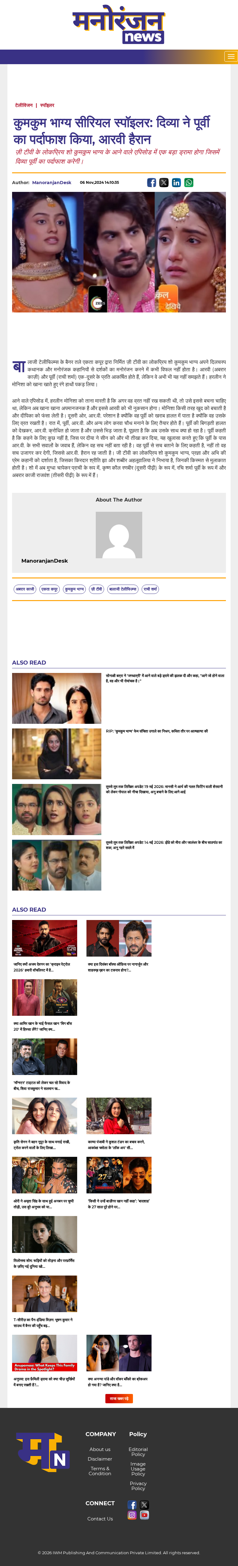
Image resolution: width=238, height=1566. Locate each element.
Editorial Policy (138, 1451)
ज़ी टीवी (96, 588)
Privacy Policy (138, 1485)
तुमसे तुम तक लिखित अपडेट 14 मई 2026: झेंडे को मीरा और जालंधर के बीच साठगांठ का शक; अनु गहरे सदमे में (164, 845)
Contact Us (100, 1519)
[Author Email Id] (72, 561)
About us (100, 1449)
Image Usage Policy (138, 1469)
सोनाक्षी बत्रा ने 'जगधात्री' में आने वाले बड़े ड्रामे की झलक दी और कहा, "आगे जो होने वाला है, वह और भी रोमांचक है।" (165, 678)
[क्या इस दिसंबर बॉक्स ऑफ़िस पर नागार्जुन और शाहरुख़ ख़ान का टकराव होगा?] (119, 938)
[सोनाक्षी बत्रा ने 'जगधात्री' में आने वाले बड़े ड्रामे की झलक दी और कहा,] (56, 698)
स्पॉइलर (47, 105)
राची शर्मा (150, 588)
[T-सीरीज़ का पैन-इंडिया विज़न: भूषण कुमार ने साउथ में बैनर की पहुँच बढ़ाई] (44, 1294)
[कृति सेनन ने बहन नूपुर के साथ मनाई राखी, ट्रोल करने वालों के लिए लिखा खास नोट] (44, 1116)
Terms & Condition (100, 1471)
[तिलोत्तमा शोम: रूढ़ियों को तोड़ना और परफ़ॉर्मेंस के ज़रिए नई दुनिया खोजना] (44, 1234)
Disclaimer (100, 1459)
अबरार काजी (25, 588)
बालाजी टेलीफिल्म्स (122, 588)
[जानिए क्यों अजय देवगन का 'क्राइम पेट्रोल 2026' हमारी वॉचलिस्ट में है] (44, 938)
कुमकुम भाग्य (74, 588)
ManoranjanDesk (51, 182)
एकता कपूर (50, 588)
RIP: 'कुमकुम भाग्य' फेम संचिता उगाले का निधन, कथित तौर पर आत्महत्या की (157, 731)
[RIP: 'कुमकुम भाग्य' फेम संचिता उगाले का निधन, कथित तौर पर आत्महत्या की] (56, 753)
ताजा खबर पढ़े (119, 1398)
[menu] (231, 56)
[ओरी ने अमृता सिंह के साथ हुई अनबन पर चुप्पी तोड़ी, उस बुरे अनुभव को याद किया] (44, 1175)
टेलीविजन (24, 105)
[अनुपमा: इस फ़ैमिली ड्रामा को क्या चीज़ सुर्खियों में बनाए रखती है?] (44, 1353)
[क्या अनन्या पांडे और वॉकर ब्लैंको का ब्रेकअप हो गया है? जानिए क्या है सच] (119, 1353)
